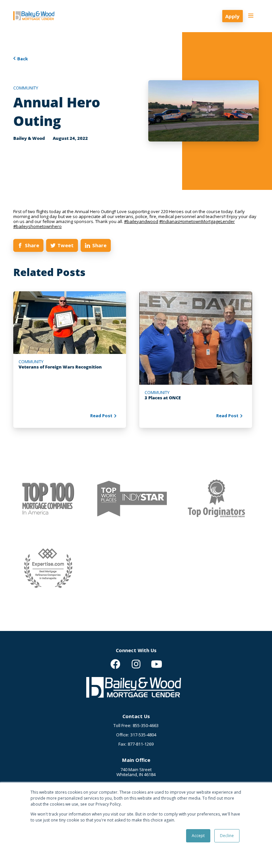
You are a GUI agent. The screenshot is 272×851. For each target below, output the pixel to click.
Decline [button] (227, 835)
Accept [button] (198, 835)
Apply (232, 16)
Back (22, 58)
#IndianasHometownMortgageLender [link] (197, 221)
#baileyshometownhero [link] (37, 226)
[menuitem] (115, 664)
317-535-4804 (143, 734)
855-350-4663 (146, 725)
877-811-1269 (141, 744)
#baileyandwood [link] (141, 221)
